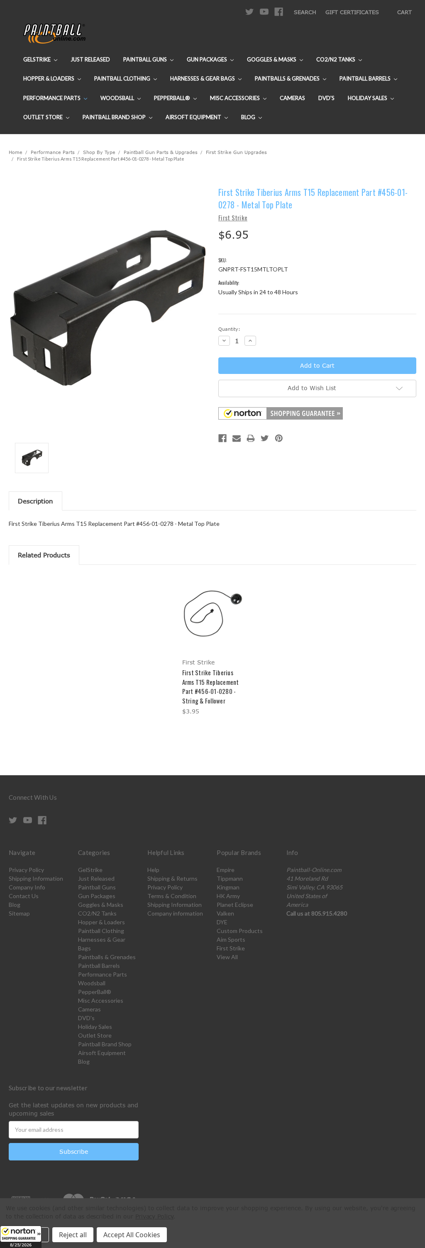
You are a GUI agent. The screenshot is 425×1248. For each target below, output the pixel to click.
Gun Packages (207, 59)
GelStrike (37, 59)
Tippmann (230, 878)
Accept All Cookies (131, 1234)
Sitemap (19, 913)
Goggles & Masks (272, 59)
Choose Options (212, 620)
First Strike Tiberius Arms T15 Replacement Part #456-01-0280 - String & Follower (210, 686)
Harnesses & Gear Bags (203, 78)
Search (305, 12)
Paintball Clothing (122, 78)
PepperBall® (172, 98)
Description (35, 501)
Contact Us (24, 895)
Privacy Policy (26, 869)
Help (153, 869)
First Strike (231, 948)
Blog (248, 117)
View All (227, 956)
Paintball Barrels (366, 78)
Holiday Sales (368, 98)
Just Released (90, 59)
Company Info (27, 887)
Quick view (212, 606)
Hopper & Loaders (49, 78)
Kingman (228, 887)
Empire (225, 869)
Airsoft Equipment (194, 117)
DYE (222, 922)
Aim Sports (231, 939)
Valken (225, 913)
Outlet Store (43, 117)
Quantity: (229, 329)
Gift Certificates (352, 12)
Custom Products (240, 930)
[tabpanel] (212, 646)
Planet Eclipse (235, 904)
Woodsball (117, 98)
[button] (21, 1237)
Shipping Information (36, 878)
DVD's (326, 98)
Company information (175, 913)
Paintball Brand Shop (115, 117)
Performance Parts (52, 98)
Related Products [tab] (44, 555)
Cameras (292, 98)
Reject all (73, 1234)
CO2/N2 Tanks (336, 59)
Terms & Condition (171, 895)
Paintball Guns (145, 59)
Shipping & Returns (172, 878)
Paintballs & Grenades (288, 78)
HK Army (228, 895)
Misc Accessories (235, 98)
